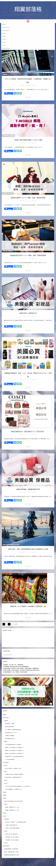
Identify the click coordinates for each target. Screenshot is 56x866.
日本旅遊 (5, 831)
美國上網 (5, 765)
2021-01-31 (23, 143)
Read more (28, 154)
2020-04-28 (23, 552)
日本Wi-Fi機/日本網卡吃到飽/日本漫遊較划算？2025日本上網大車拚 (17, 786)
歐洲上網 (5, 771)
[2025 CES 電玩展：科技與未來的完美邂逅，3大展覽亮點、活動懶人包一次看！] (28, 58)
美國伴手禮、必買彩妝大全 (28, 313)
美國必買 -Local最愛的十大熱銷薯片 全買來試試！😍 (28, 606)
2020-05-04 (23, 492)
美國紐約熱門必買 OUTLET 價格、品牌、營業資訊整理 (28, 255)
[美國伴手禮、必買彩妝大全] (28, 293)
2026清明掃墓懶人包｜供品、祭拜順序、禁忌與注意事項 (15, 672)
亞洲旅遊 (4, 45)
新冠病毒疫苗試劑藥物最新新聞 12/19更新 (11, 854)
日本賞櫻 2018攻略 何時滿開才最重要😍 (12, 828)
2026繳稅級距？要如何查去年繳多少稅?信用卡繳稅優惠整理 (15, 666)
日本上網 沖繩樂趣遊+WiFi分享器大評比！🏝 (13, 789)
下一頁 (15, 624)
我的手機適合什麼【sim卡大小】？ (11, 732)
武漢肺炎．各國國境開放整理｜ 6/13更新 (11, 851)
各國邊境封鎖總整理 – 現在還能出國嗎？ (11, 848)
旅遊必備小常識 (5, 27)
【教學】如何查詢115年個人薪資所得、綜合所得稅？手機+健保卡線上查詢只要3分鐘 (21, 670)
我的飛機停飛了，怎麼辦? (9, 723)
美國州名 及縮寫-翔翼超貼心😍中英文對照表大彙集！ (13, 801)
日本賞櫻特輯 (6, 819)
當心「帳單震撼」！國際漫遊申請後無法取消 (13, 729)
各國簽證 (5, 741)
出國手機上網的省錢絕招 (9, 726)
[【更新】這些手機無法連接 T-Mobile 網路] (28, 120)
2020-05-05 (23, 434)
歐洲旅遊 (4, 42)
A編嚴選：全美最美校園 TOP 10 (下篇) (12, 810)
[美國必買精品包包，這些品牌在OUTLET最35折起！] (28, 411)
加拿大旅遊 (6, 544)
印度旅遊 (5, 843)
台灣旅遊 (4, 33)
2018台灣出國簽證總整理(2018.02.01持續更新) (13, 744)
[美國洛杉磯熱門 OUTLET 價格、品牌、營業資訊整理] (28, 178)
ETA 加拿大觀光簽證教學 (9, 759)
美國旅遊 (11, 135)
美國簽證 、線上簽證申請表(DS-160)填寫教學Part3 (14, 753)
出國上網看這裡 (5, 30)
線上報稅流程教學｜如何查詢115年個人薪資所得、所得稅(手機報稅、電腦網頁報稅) (20, 668)
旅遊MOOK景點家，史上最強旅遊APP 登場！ (13, 768)
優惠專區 (4, 24)
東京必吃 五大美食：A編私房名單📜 (11, 834)
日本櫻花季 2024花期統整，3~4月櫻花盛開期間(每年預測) (15, 822)
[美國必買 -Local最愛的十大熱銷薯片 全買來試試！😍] (24, 588)
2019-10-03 (23, 609)
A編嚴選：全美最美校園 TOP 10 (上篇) (12, 807)
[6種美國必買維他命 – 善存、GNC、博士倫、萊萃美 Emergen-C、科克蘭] (28, 353)
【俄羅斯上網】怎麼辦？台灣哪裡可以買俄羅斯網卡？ (14, 774)
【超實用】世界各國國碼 (9, 735)
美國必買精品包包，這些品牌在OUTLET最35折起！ (28, 431)
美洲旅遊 (4, 39)
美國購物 (4, 36)
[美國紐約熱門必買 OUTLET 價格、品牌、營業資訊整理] (28, 235)
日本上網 (5, 783)
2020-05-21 (23, 258)
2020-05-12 (23, 316)
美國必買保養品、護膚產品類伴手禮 (28, 489)
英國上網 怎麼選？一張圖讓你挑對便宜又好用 (13, 777)
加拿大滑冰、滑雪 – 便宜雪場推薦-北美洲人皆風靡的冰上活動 (28, 549)
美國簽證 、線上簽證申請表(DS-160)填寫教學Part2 (14, 750)
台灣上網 (5, 780)
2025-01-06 (23, 85)
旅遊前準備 (6, 135)
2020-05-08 (23, 379)
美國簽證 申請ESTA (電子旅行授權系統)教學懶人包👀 (14, 756)
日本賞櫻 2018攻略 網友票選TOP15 (11, 825)
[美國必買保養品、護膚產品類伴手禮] (28, 469)
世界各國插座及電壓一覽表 (10, 738)
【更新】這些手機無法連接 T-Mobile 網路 (28, 140)
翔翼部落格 (28, 9)
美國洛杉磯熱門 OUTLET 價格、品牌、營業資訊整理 (28, 198)
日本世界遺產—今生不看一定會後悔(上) (12, 837)
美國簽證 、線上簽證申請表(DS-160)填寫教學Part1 (14, 747)
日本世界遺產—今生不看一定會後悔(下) (12, 840)
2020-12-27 (23, 200)
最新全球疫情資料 (6, 48)
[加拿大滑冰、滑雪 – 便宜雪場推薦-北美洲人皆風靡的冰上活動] (28, 528)
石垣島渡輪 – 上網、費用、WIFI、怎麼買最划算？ (13, 664)
